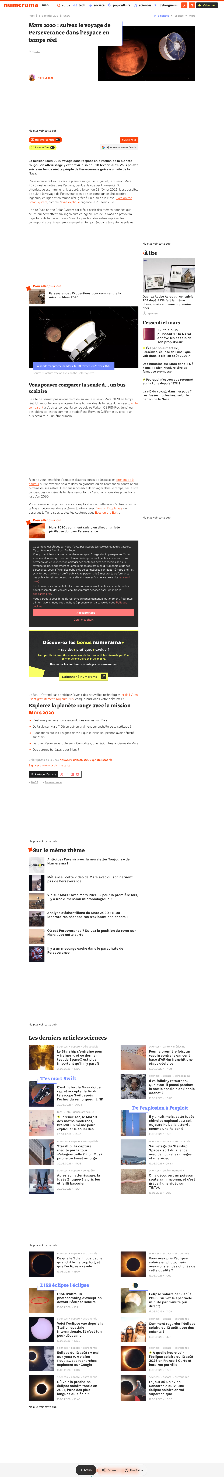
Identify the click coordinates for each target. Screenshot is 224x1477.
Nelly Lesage (45, 77)
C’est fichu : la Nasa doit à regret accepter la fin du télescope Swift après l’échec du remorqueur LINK (80, 1093)
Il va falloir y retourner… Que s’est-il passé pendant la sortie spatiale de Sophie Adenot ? (172, 1087)
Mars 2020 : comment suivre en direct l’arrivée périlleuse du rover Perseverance (84, 529)
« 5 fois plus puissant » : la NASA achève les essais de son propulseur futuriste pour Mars (174, 336)
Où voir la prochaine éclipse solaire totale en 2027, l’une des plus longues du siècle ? (77, 1388)
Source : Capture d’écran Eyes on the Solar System (63, 373)
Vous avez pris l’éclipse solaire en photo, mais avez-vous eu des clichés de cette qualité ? (172, 1264)
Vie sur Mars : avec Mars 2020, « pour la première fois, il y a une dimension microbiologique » (92, 897)
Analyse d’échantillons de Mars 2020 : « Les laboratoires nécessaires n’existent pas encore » (88, 915)
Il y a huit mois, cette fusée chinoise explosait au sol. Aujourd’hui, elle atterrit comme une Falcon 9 (171, 1123)
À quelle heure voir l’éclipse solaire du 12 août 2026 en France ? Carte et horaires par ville (171, 1359)
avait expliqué (70, 202)
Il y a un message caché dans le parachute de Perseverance (85, 950)
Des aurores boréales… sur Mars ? (56, 750)
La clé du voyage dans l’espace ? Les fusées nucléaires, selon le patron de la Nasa (167, 395)
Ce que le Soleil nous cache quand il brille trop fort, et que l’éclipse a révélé (80, 1262)
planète (76, 181)
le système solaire (120, 222)
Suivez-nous (129, 139)
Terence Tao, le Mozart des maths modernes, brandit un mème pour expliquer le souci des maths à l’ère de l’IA (77, 1123)
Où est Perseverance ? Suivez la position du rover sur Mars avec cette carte (91, 933)
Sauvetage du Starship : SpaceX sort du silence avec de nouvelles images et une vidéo (170, 1152)
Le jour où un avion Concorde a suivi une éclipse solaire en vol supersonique (166, 1388)
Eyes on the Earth (107, 512)
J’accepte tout (86, 613)
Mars (192, 15)
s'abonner (209, 5)
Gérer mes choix (83, 620)
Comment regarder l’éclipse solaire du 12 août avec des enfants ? (172, 1328)
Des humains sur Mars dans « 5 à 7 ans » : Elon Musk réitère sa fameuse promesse (168, 367)
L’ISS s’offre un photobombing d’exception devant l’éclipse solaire (79, 1298)
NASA (34, 782)
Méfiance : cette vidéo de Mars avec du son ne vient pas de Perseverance (90, 879)
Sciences (163, 15)
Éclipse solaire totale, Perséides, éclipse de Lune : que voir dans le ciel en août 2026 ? (167, 352)
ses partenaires (42, 594)
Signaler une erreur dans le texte (49, 765)
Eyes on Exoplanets (109, 508)
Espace (179, 15)
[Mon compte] (184, 5)
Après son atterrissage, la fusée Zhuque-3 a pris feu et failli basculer (78, 1179)
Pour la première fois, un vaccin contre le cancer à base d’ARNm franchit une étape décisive (171, 1057)
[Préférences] (192, 5)
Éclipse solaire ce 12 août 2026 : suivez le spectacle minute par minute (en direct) (170, 1300)
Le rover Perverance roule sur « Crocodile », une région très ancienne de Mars (85, 743)
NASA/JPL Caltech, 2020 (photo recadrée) (86, 759)
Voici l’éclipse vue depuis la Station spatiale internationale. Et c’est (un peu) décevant (80, 1329)
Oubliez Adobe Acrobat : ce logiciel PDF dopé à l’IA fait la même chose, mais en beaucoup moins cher (168, 302)
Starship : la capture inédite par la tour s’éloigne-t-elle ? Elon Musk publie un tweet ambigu (80, 1152)
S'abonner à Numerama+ (80, 676)
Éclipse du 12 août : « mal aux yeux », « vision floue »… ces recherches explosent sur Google (78, 1359)
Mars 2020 (41, 712)
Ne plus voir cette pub (43, 131)
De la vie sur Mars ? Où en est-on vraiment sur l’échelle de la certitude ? (82, 726)
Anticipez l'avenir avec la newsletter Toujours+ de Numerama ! (88, 861)
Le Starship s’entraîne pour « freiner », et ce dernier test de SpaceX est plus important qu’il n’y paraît (80, 1057)
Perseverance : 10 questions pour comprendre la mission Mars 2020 (85, 295)
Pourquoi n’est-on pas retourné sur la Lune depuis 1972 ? (168, 381)
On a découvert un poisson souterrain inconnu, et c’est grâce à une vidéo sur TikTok (172, 1181)
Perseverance (53, 782)
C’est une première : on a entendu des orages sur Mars (70, 720)
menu (46, 5)
